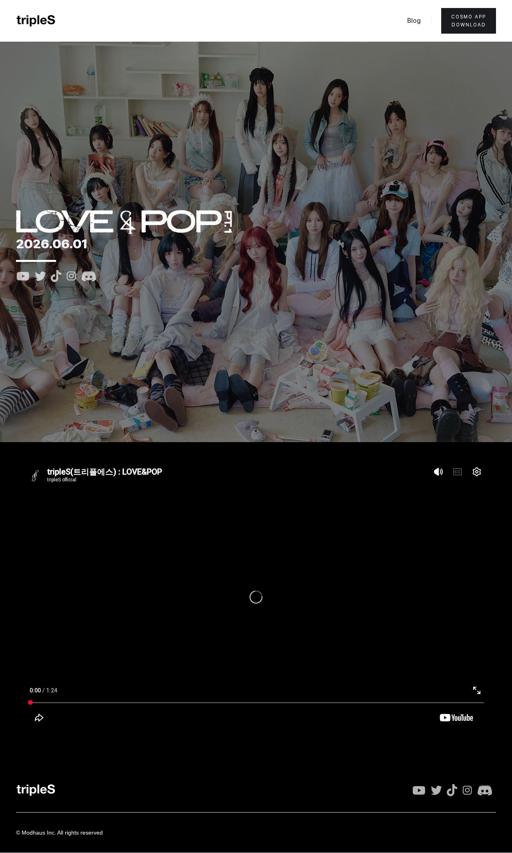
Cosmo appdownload (468, 21)
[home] (36, 21)
